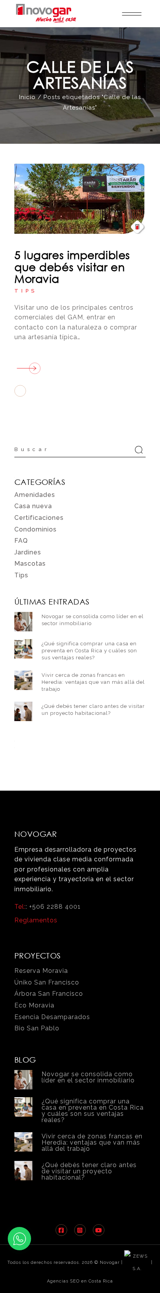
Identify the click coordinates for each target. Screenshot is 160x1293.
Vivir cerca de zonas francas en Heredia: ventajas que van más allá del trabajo (93, 682)
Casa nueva (33, 506)
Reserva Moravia (41, 970)
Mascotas (30, 563)
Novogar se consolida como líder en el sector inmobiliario (88, 1077)
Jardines (27, 552)
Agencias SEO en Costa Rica (80, 1281)
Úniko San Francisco (46, 982)
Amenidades (34, 494)
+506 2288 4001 (55, 906)
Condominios (35, 529)
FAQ (21, 540)
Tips (25, 291)
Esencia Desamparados (52, 1017)
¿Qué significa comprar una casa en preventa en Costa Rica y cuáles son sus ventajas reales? (89, 650)
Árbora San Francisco (48, 993)
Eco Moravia (34, 1005)
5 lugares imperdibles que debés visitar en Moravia (72, 266)
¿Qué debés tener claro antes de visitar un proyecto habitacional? (89, 1171)
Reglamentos (35, 920)
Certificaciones (39, 517)
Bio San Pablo (36, 1028)
